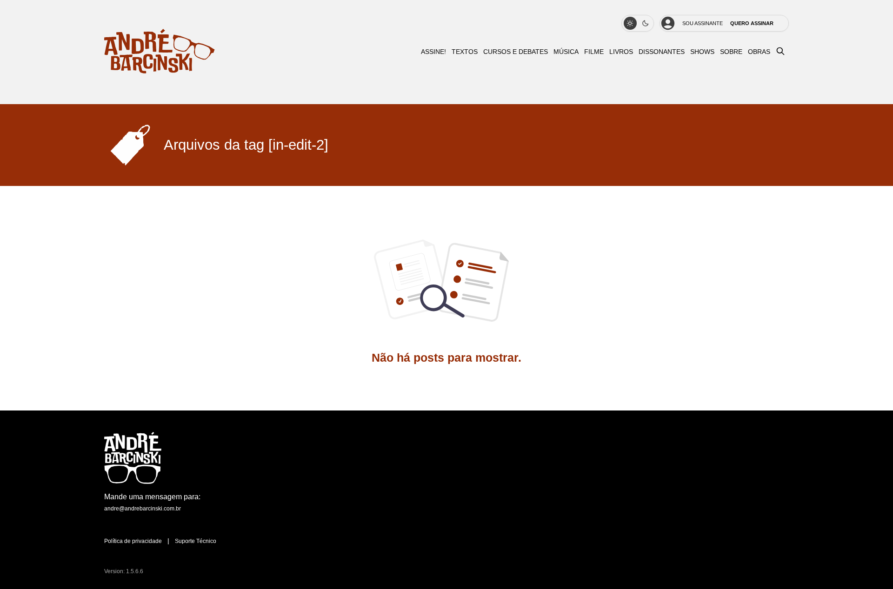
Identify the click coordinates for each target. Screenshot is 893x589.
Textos (465, 51)
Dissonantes (662, 51)
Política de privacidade (133, 541)
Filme (594, 51)
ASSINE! (433, 51)
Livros (621, 51)
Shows (702, 51)
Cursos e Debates (515, 51)
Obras (759, 51)
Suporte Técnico (195, 541)
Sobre (731, 51)
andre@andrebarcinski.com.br (142, 508)
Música (566, 51)
